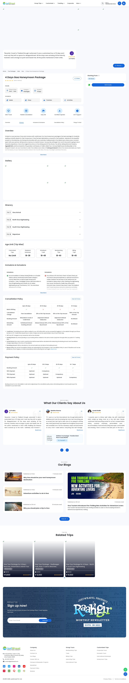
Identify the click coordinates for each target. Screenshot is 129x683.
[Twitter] (9, 666)
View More (43, 155)
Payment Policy (34, 668)
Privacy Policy (107, 679)
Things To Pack (77, 122)
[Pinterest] (4, 671)
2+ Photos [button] (118, 65)
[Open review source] (40, 411)
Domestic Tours (101, 653)
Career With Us (34, 659)
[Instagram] (14, 666)
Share (78, 78)
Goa (23, 71)
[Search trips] (119, 3)
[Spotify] (19, 671)
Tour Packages (12, 71)
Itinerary (21, 122)
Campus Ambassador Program (39, 662)
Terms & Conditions (120, 679)
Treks (67, 653)
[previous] (61, 450)
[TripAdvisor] (9, 671)
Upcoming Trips (70, 659)
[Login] (124, 3)
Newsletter (33, 665)
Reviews (32, 671)
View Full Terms (76, 299)
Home (4, 71)
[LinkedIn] (19, 666)
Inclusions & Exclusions (39, 122)
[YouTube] (24, 666)
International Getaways (104, 656)
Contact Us (33, 653)
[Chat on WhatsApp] (89, 85)
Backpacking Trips (71, 650)
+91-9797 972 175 (9, 659)
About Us (32, 650)
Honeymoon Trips (102, 659)
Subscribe (45, 620)
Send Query (108, 85)
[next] (67, 450)
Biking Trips (69, 656)
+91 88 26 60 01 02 (110, 4)
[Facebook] (4, 666)
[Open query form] (125, 674)
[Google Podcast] (24, 671)
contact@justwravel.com (11, 661)
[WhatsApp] (125, 669)
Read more (54, 349)
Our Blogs (33, 656)
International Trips (71, 662)
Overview (7, 122)
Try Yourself (19, 440)
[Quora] (14, 671)
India (18, 71)
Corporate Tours (102, 650)
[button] (9, 212)
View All (63, 519)
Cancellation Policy (59, 122)
